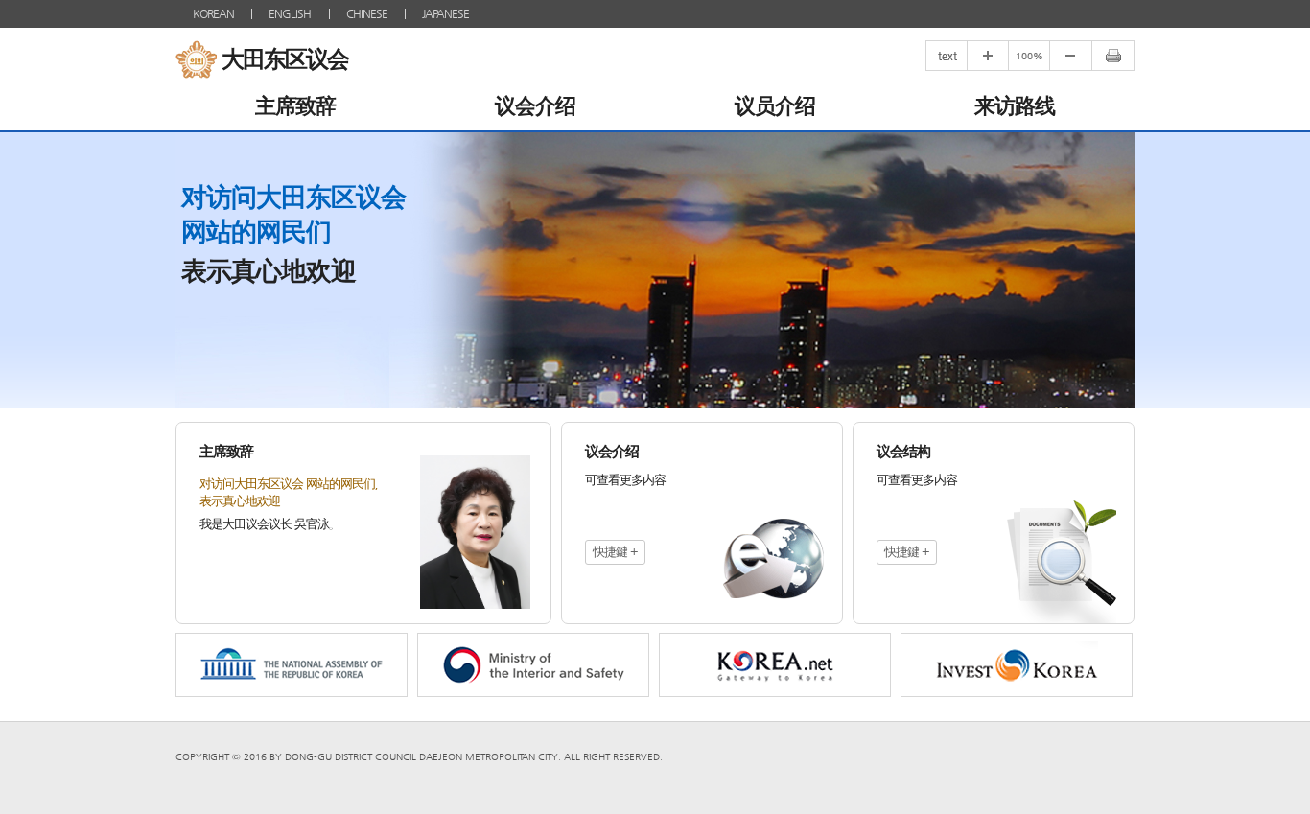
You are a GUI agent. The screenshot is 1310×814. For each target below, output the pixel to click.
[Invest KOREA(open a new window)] (1016, 665)
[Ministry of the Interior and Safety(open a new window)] (533, 665)
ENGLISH (290, 13)
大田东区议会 (285, 59)
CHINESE (366, 13)
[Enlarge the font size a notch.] (987, 55)
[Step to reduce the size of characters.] (1070, 55)
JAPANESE (445, 13)
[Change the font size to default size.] (1028, 55)
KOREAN (213, 13)
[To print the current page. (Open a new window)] (1113, 55)
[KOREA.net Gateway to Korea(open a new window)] (775, 665)
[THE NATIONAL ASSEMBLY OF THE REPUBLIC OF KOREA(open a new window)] (291, 665)
